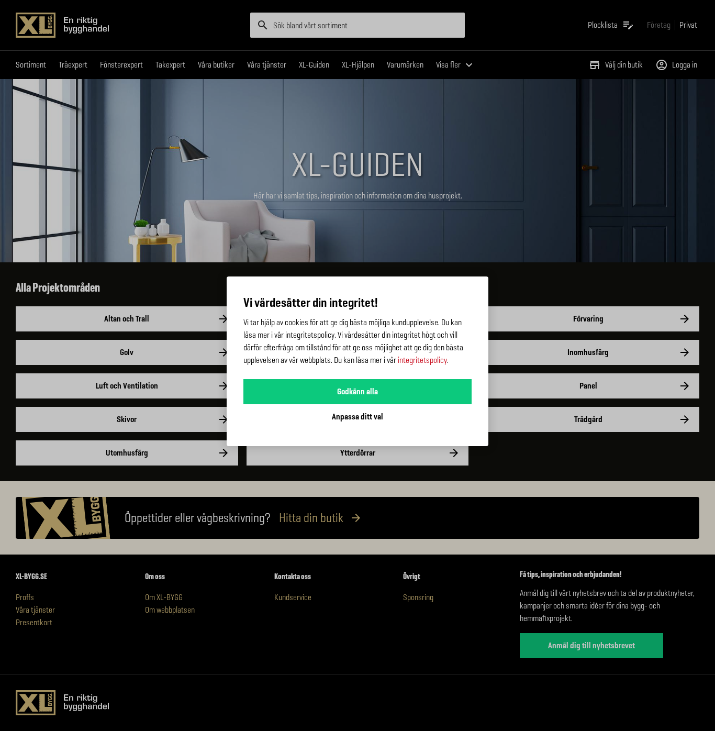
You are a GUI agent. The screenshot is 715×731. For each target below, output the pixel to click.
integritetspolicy (422, 360)
